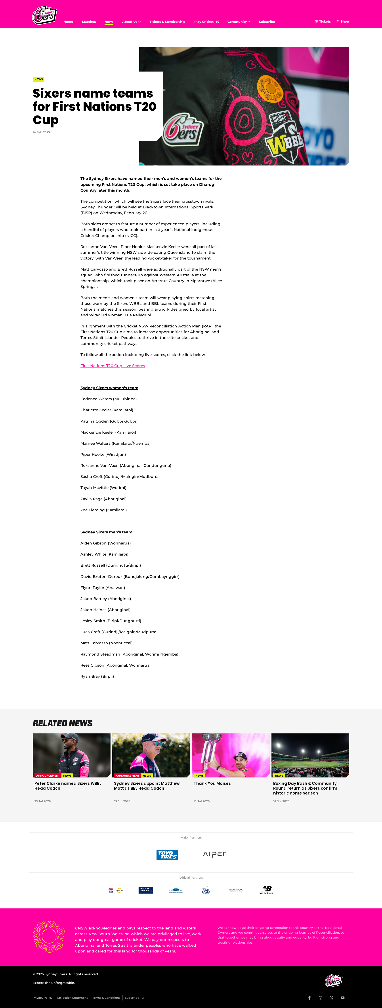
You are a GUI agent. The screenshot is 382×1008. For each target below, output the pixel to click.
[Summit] (176, 890)
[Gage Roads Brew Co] (206, 890)
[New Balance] (266, 890)
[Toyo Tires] (167, 855)
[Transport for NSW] (116, 890)
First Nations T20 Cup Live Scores (112, 365)
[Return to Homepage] (44, 15)
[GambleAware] (146, 890)
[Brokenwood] (236, 890)
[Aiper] (214, 855)
